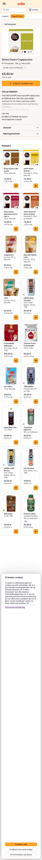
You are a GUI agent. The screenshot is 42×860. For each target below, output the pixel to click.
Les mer (5, 113)
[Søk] (4, 10)
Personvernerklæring (15, 607)
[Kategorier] (4, 3)
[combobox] (15, 10)
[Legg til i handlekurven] (16, 185)
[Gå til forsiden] (21, 3)
